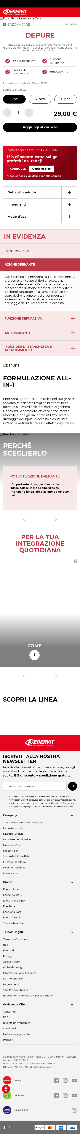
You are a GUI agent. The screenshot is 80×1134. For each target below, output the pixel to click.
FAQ (6, 1017)
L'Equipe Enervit (13, 833)
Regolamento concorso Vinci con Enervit (28, 995)
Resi (5, 944)
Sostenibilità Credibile (16, 856)
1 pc (14, 99)
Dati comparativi (13, 978)
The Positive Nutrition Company (22, 822)
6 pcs (65, 99)
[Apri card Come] (34, 655)
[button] (8, 1127)
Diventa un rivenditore (16, 1022)
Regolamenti (11, 984)
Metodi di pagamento (16, 1034)
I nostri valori (10, 850)
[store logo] (15, 12)
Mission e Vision (12, 845)
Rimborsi (8, 950)
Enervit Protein (12, 917)
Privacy (7, 956)
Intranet (8, 1039)
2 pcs (40, 99)
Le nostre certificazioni (17, 839)
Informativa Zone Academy (19, 972)
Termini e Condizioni (15, 939)
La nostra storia (12, 828)
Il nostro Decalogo (14, 861)
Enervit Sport (11, 889)
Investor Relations (14, 867)
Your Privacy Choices (15, 989)
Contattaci (9, 1011)
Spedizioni (9, 1028)
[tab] (40, 192)
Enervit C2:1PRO (13, 894)
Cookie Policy (11, 961)
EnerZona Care (12, 911)
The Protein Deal (13, 923)
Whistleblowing (12, 967)
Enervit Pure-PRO (14, 900)
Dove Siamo (10, 873)
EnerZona (9, 906)
